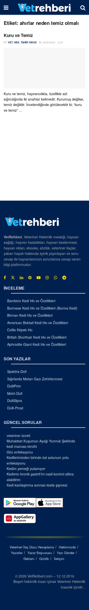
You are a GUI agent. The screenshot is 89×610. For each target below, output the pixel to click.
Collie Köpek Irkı (19, 329)
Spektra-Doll (16, 371)
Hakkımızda (67, 547)
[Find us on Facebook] (5, 277)
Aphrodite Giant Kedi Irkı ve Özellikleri (36, 344)
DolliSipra (14, 400)
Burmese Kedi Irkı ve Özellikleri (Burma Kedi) (42, 308)
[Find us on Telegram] (64, 277)
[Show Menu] (6, 7)
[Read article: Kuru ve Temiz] (44, 68)
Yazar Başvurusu (39, 552)
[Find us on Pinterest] (30, 277)
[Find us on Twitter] (13, 277)
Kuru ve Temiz (18, 35)
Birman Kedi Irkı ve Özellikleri (30, 315)
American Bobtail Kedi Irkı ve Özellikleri (37, 322)
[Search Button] (82, 7)
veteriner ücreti (18, 435)
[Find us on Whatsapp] (55, 277)
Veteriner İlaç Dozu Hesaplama (32, 547)
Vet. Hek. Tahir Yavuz (22, 42)
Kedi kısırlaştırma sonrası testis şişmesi (37, 485)
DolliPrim (14, 385)
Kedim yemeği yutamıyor (26, 468)
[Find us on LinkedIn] (21, 277)
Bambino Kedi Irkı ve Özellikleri (31, 300)
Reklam (28, 558)
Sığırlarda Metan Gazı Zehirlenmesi (34, 378)
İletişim (59, 558)
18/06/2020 (48, 42)
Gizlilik (44, 558)
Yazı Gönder (65, 552)
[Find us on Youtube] (39, 277)
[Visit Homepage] (44, 7)
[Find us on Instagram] (47, 277)
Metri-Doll (14, 393)
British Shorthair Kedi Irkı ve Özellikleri (37, 337)
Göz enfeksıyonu (20, 452)
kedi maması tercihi (22, 446)
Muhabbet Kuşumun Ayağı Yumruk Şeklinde (41, 440)
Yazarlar (16, 552)
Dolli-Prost (15, 407)
